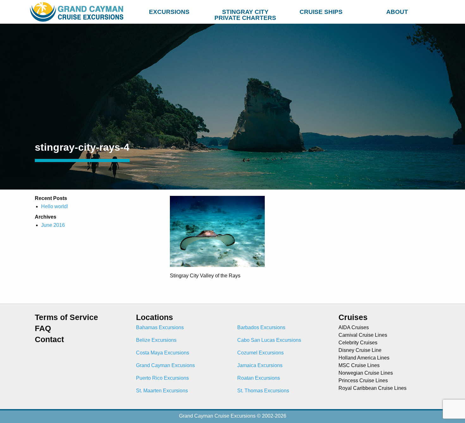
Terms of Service (66, 317)
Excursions (169, 12)
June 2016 (53, 225)
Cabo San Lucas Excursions (269, 340)
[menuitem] (169, 11)
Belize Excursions (156, 340)
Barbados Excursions (261, 327)
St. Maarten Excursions (162, 390)
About (397, 12)
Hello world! (54, 206)
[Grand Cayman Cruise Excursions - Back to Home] (78, 12)
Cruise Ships (321, 12)
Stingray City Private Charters (245, 13)
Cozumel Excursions (260, 352)
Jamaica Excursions (259, 365)
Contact (49, 339)
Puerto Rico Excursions (162, 378)
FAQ (43, 328)
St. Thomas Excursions (263, 390)
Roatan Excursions (258, 378)
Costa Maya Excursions (162, 352)
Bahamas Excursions (160, 327)
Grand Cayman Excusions (165, 365)
